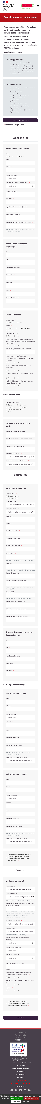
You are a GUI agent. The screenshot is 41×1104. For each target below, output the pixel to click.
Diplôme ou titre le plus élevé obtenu (16, 461)
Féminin (10, 156)
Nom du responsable (12, 531)
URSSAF (10, 322)
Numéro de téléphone (12, 298)
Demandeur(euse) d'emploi (16, 409)
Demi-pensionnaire (24, 328)
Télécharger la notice (20, 120)
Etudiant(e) (23, 405)
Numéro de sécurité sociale (14, 746)
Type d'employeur (11, 501)
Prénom (8, 167)
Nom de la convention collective (15, 601)
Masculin (22, 156)
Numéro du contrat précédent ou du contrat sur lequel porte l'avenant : (20, 904)
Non (18, 336)
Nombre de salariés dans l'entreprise (17, 616)
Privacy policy (26, 1101)
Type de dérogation (11, 893)
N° (6, 252)
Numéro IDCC (10, 592)
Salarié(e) (24, 407)
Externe (10, 330)
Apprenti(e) (11, 407)
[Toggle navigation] (38, 6)
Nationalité (9, 198)
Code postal (9, 275)
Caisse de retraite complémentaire (16, 609)
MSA (21, 322)
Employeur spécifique (12, 509)
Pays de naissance (11, 191)
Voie (7, 259)
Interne (10, 328)
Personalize (16, 1101)
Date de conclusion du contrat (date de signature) (17, 938)
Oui (9, 336)
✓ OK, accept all (16, 1098)
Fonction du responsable (13, 545)
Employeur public (13, 496)
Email (7, 290)
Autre (9, 411)
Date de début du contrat (13, 947)
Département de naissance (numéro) (17, 207)
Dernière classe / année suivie (15, 446)
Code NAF (9, 563)
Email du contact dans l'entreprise (16, 580)
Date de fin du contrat (12, 955)
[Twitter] (16, 1090)
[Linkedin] (20, 1090)
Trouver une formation (20, 1068)
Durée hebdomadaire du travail (15, 963)
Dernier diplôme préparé (13, 453)
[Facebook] (11, 1090)
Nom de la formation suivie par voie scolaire (19, 439)
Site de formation (11, 928)
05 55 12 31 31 (21, 1040)
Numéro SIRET (10, 554)
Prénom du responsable (13, 538)
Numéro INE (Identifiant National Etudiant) (18, 349)
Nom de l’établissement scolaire (15, 431)
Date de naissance (11, 175)
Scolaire (10, 405)
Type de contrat (10, 886)
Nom (7, 159)
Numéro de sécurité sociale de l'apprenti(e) (18, 222)
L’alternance (20, 1071)
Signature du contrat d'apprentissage (17, 183)
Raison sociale (10, 516)
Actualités (20, 1065)
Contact (20, 1077)
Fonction (8, 722)
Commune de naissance (13, 214)
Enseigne (8, 523)
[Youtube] (25, 1090)
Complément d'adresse (13, 267)
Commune (9, 282)
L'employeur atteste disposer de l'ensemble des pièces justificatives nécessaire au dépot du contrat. (18, 1003)
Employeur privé (13, 498)
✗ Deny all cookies (31, 1098)
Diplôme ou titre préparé (13, 921)
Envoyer (20, 1018)
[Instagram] (29, 1090)
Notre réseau (20, 1074)
